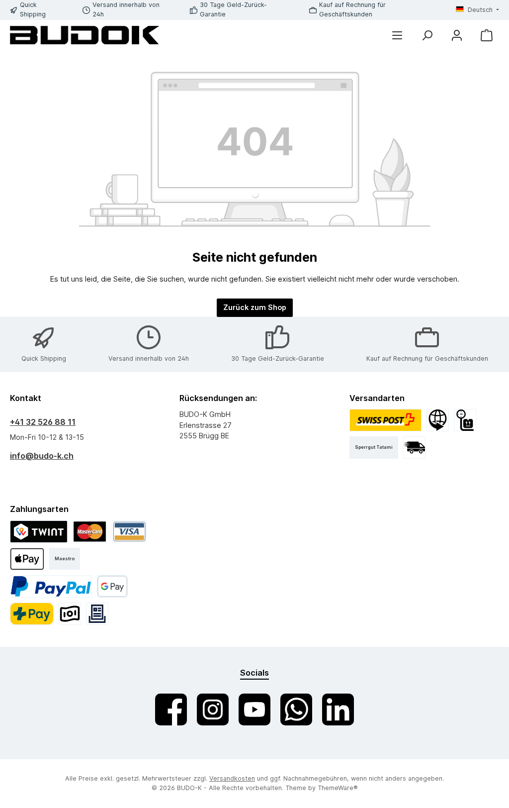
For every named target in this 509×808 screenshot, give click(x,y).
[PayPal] (51, 586)
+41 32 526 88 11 (43, 422)
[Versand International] (437, 420)
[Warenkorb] (486, 35)
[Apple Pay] (27, 559)
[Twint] (39, 531)
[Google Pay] (112, 586)
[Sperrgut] (465, 420)
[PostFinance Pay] (32, 614)
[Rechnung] (97, 614)
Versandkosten (232, 778)
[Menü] (397, 35)
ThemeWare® (338, 788)
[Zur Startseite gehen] (84, 35)
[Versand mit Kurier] (414, 447)
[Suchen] (427, 35)
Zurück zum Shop (254, 307)
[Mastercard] (90, 531)
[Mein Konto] (456, 35)
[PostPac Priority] (385, 420)
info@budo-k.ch (42, 456)
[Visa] (129, 531)
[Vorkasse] (70, 614)
